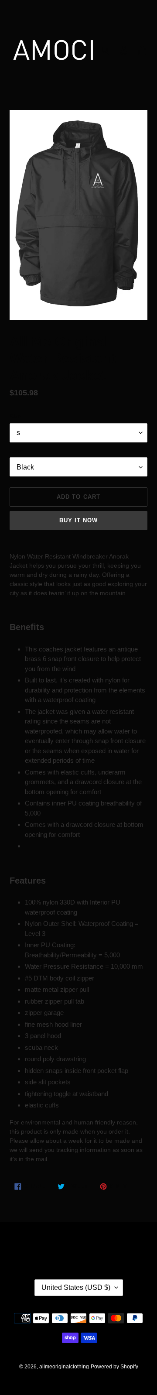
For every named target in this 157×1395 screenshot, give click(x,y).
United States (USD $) (75, 1287)
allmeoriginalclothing (64, 1367)
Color (16, 451)
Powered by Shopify (114, 1367)
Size (15, 416)
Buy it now (78, 520)
